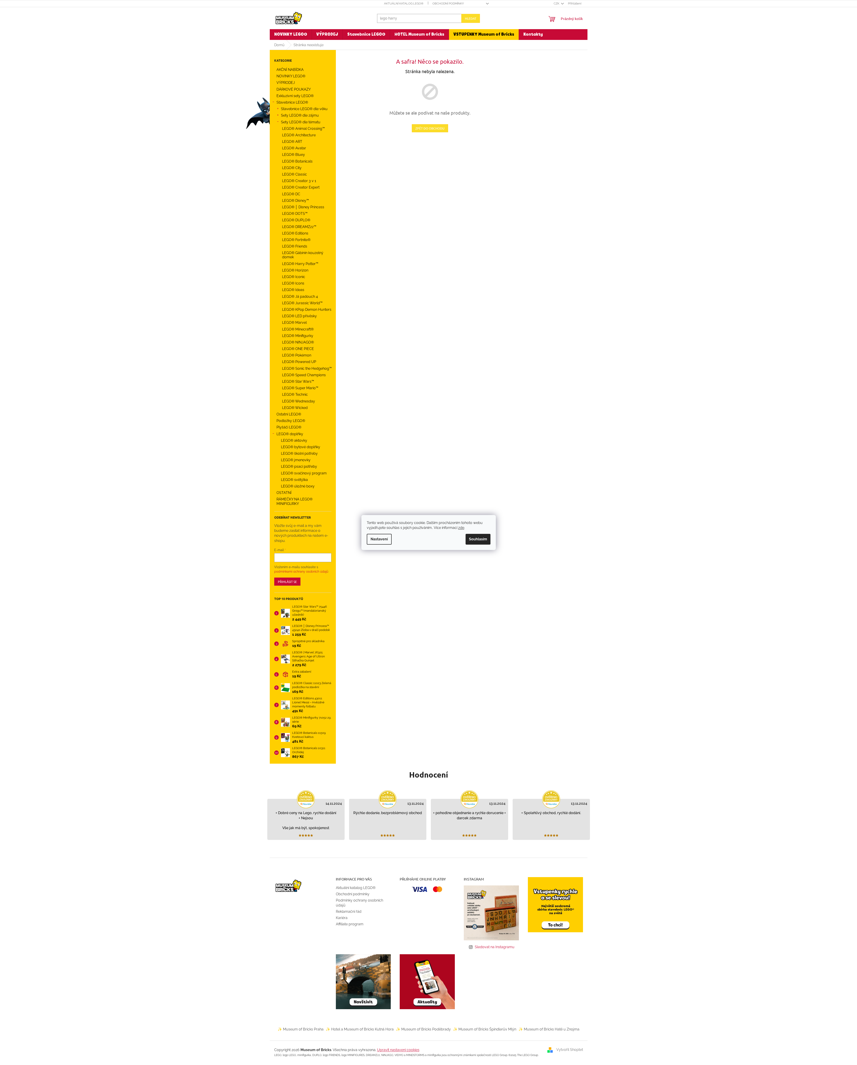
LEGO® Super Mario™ (300, 388)
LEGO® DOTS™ (295, 213)
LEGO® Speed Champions (304, 375)
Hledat (470, 18)
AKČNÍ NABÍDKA (290, 69)
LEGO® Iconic (293, 277)
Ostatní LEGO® (288, 414)
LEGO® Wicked (295, 408)
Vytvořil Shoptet (569, 1050)
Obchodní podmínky (448, 3)
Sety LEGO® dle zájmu (300, 115)
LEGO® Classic (294, 174)
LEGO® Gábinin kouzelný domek (302, 255)
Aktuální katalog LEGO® (403, 3)
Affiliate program (349, 924)
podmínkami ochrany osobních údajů (301, 571)
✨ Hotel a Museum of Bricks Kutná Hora (360, 1029)
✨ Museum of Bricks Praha (301, 1029)
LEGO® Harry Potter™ (300, 264)
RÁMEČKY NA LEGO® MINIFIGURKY (294, 501)
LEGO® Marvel (294, 322)
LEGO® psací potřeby (299, 466)
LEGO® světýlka (294, 480)
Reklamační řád (348, 911)
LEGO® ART (292, 141)
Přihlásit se (287, 582)
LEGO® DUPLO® (296, 220)
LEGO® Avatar (294, 148)
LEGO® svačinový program (304, 473)
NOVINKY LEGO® (290, 76)
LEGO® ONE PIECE (298, 349)
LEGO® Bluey (293, 154)
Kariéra (342, 918)
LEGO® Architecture (299, 135)
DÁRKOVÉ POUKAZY (293, 89)
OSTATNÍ (283, 493)
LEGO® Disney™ (295, 200)
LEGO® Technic (295, 394)
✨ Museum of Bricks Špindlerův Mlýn (484, 1029)
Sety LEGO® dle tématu (300, 122)
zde (461, 528)
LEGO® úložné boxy (298, 486)
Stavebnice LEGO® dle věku (304, 109)
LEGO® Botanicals (297, 161)
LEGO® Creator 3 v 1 (299, 181)
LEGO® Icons (293, 283)
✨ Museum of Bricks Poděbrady (423, 1029)
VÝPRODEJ (285, 82)
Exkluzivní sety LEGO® (295, 96)
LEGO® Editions (295, 233)
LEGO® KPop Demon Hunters (306, 309)
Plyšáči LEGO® (288, 427)
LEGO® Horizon (295, 270)
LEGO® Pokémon (296, 355)
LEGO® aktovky (294, 440)
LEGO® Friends (294, 246)
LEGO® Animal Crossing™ (303, 128)
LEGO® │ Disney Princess (303, 207)
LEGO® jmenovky (296, 460)
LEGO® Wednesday (298, 401)
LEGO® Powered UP (299, 362)
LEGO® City (292, 168)
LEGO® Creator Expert (300, 187)
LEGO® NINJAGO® (298, 342)
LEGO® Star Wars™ (298, 381)
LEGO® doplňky (289, 434)
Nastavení (379, 539)
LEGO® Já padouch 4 (300, 296)
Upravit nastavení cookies (398, 1050)
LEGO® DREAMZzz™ (299, 227)
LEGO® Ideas (293, 290)
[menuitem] (291, 34)
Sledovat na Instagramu (494, 947)
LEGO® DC (291, 194)
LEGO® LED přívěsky (299, 316)
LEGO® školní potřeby (299, 453)
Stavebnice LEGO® (292, 102)
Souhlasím (478, 539)
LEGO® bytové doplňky (300, 447)
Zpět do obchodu (430, 128)
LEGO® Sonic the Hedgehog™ (307, 368)
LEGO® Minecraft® (298, 329)
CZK (557, 3)
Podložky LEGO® (290, 421)
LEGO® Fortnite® (296, 240)
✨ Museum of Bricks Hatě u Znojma (548, 1029)
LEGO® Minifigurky (297, 336)
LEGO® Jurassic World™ (302, 303)
